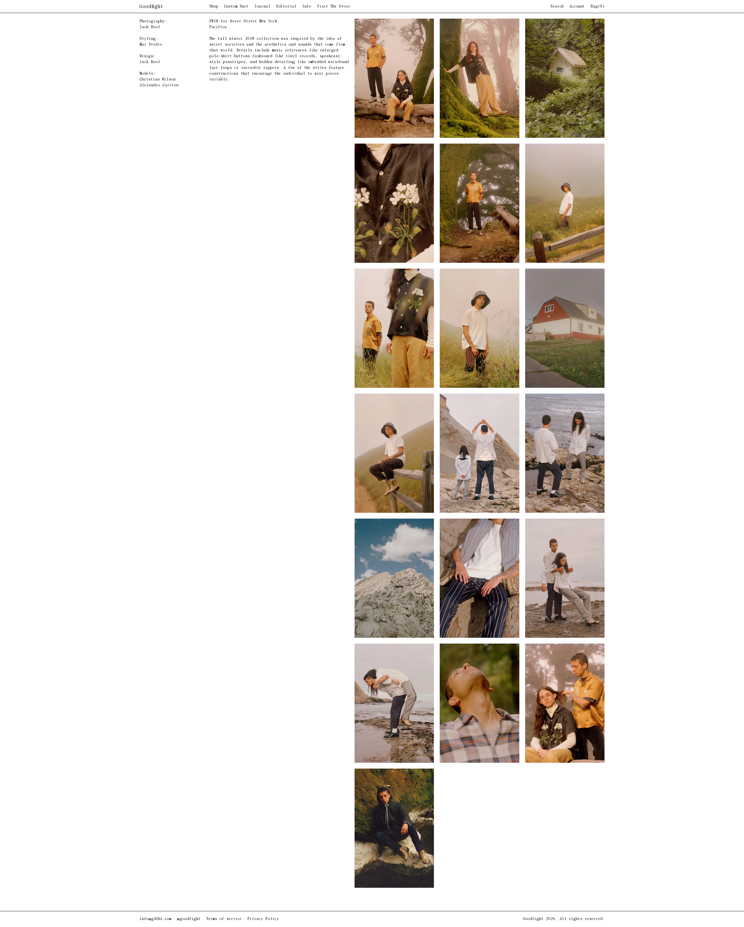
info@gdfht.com (155, 919)
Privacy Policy (263, 919)
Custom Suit (236, 7)
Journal (262, 7)
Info (306, 7)
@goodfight (189, 919)
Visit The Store (333, 7)
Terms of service (224, 919)
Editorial (286, 7)
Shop (213, 7)
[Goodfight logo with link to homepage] (174, 6)
